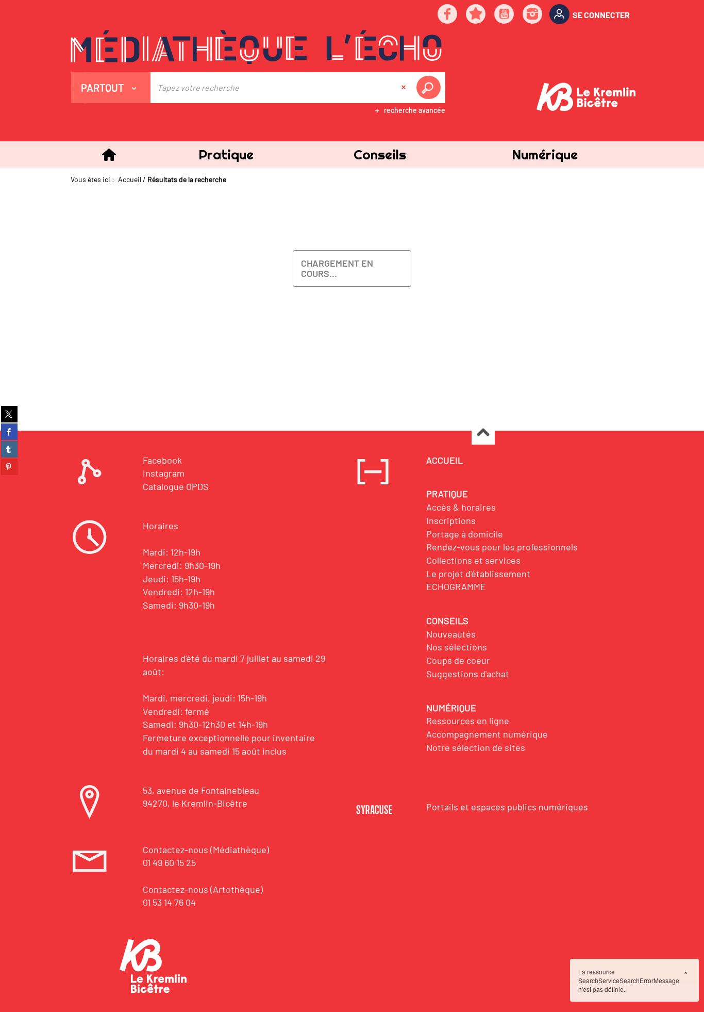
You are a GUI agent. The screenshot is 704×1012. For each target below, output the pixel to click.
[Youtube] (504, 14)
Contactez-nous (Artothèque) (203, 889)
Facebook (162, 460)
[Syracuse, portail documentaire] (256, 47)
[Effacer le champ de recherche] (404, 87)
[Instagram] (533, 14)
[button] (225, 154)
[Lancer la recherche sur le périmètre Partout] (430, 87)
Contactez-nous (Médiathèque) (206, 849)
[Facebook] (448, 14)
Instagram (164, 473)
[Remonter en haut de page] (483, 433)
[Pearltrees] (476, 14)
